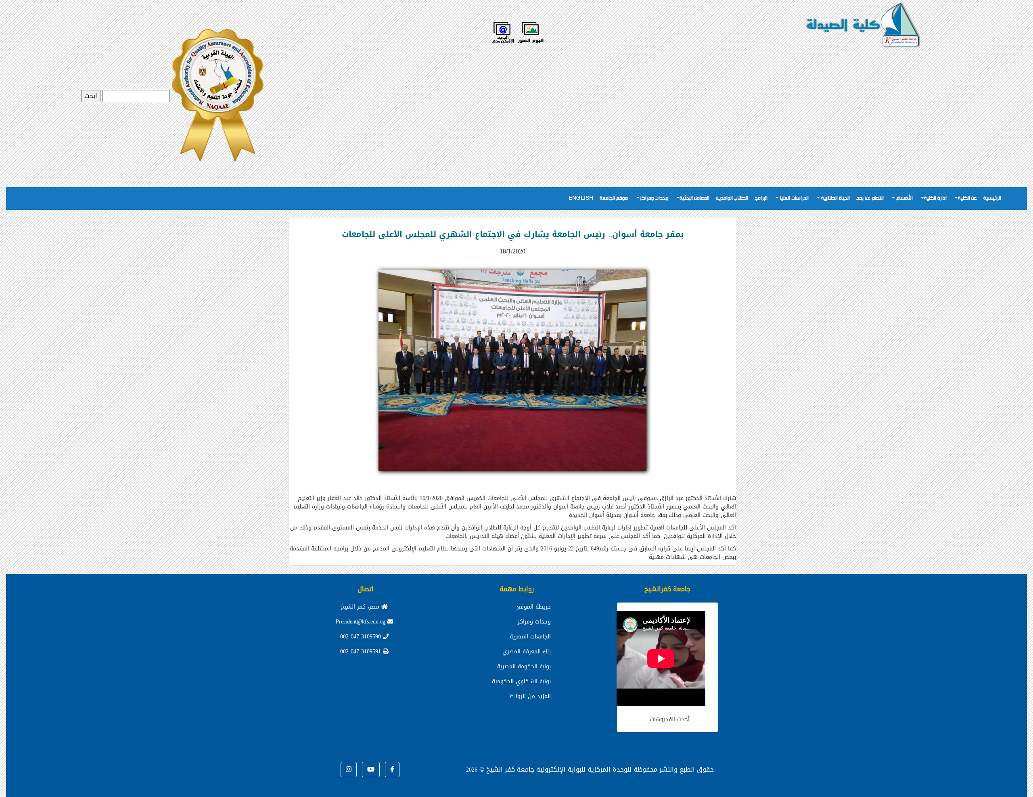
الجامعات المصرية (530, 636)
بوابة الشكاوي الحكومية (521, 681)
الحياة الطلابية (835, 198)
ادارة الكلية (935, 198)
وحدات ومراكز (654, 198)
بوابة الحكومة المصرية (524, 666)
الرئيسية (992, 198)
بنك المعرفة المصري (526, 651)
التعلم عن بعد (870, 198)
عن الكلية (967, 198)
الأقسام (904, 198)
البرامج (761, 198)
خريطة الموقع (534, 606)
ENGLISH (581, 198)
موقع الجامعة (614, 198)
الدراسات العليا (794, 198)
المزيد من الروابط (530, 696)
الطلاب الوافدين (732, 198)
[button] (392, 769)
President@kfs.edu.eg (361, 621)
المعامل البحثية (694, 198)
